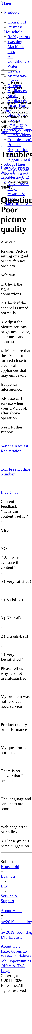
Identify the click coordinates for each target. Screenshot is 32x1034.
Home (6, 167)
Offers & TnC (13, 965)
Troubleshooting (15, 177)
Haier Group (11, 951)
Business (15, 27)
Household (17, 22)
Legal (5, 970)
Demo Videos (19, 134)
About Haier (11, 910)
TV (4, 182)
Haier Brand (18, 174)
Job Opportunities (16, 961)
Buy (4, 886)
